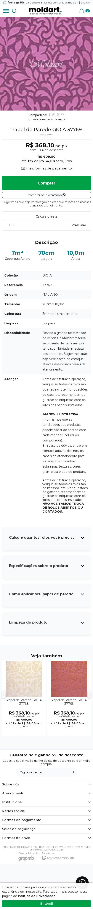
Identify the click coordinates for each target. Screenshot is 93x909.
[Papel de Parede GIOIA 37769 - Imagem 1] (46, 64)
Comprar (46, 183)
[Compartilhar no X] (58, 114)
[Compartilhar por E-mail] (62, 114)
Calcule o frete (47, 216)
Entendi (46, 904)
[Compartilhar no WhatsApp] (53, 114)
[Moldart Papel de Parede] (45, 11)
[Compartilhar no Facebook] (49, 114)
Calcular (79, 225)
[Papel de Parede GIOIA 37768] (24, 697)
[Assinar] (73, 772)
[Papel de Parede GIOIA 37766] (69, 697)
